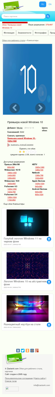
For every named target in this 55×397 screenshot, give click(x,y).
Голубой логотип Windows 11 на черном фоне (22, 239)
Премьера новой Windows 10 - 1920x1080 (21, 139)
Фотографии (40, 32)
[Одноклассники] (27, 350)
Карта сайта (39, 378)
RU (42, 4)
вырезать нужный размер (22, 144)
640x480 (38, 191)
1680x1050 (12, 172)
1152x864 (11, 200)
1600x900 (11, 183)
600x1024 (39, 194)
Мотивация (9, 32)
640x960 (38, 186)
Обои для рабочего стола (13, 40)
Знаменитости (24, 32)
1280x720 (39, 170)
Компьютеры (32, 40)
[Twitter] (22, 350)
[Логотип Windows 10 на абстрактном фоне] (27, 265)
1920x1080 (39, 167)
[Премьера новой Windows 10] (27, 79)
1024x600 (39, 178)
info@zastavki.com (42, 385)
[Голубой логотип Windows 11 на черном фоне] (27, 222)
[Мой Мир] (32, 350)
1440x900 (11, 175)
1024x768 (11, 191)
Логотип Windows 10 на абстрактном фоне (25, 282)
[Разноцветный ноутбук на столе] (27, 308)
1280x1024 (12, 197)
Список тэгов (11, 381)
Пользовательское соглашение (19, 378)
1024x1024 (39, 183)
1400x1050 (12, 189)
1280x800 (11, 178)
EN (50, 4)
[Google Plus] (37, 350)
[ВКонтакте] (18, 350)
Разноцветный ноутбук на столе (22, 324)
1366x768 (39, 175)
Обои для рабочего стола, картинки (24, 370)
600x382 (11, 167)
